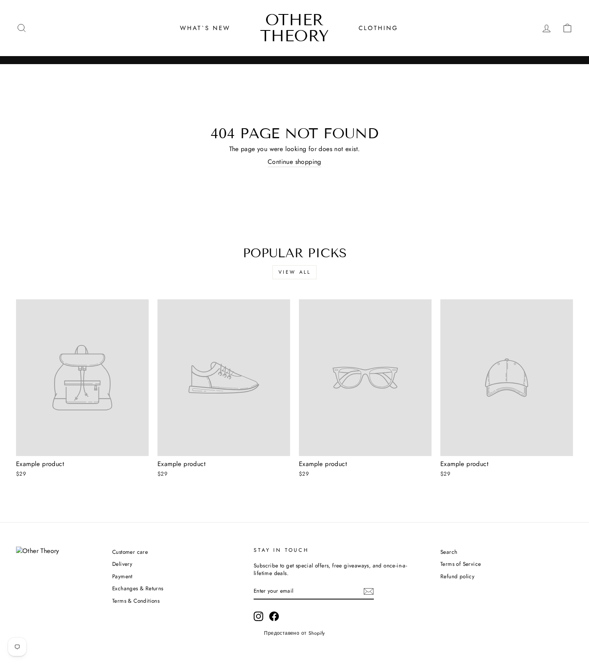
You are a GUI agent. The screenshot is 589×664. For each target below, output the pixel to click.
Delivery (122, 564)
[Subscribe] (368, 591)
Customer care (130, 552)
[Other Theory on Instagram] (258, 616)
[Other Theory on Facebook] (274, 616)
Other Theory (294, 27)
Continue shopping (294, 161)
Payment (122, 576)
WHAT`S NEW (205, 28)
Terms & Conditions (135, 601)
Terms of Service (460, 564)
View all (294, 272)
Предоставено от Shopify (294, 633)
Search (448, 552)
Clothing (378, 28)
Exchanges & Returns (137, 588)
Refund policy (457, 576)
